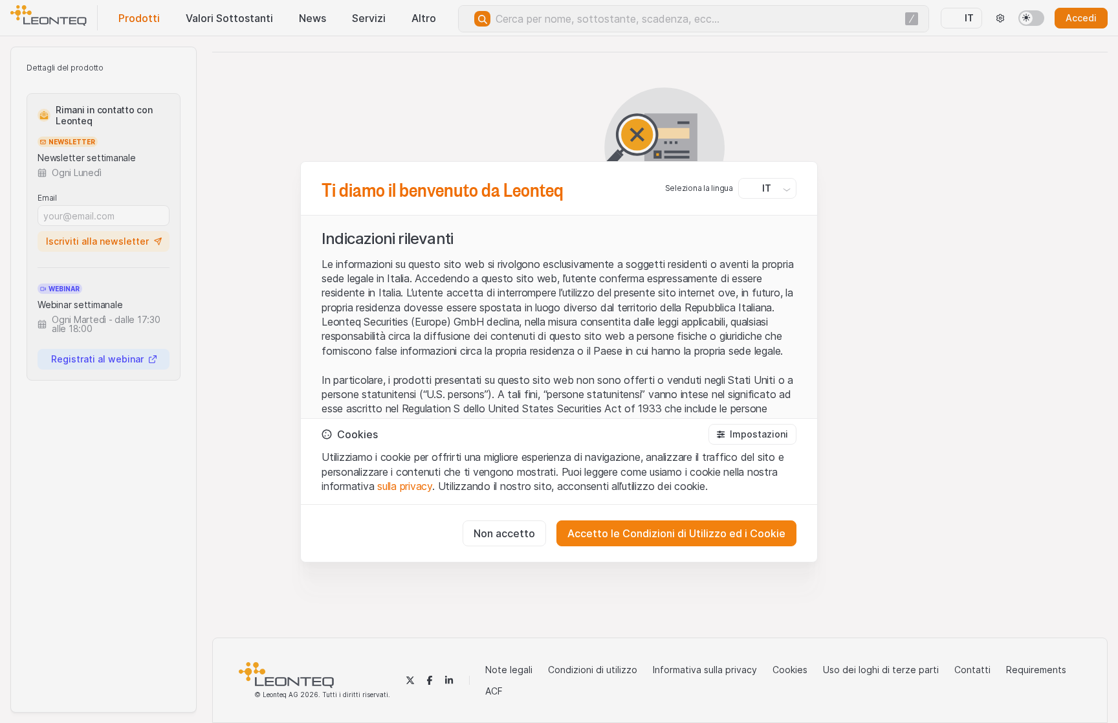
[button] (752, 434)
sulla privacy (404, 486)
